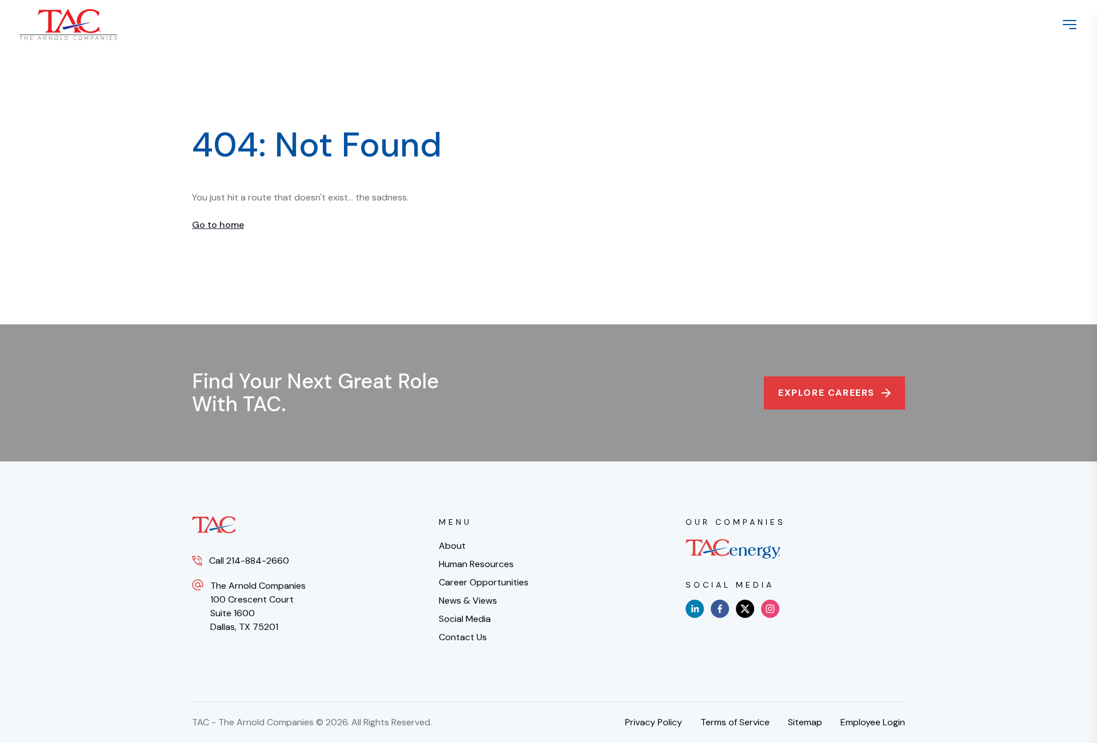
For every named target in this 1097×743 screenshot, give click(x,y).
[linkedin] (695, 609)
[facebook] (720, 609)
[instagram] (770, 609)
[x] (745, 609)
